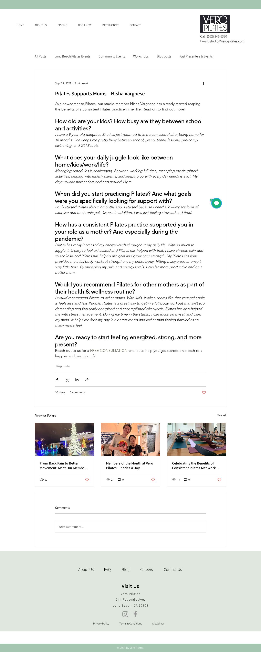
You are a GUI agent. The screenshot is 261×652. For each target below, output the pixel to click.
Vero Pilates (130, 594)
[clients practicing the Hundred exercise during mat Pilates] (196, 439)
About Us (86, 569)
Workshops (141, 56)
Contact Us (173, 569)
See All (221, 415)
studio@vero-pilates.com (227, 41)
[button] (64, 25)
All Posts (40, 56)
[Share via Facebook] (57, 380)
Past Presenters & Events (196, 56)
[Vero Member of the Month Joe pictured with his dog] (64, 439)
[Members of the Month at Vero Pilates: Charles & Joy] (130, 439)
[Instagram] (125, 614)
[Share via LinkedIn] (77, 380)
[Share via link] (87, 380)
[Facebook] (135, 614)
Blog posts (164, 56)
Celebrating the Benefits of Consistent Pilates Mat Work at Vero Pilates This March (196, 465)
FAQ (107, 569)
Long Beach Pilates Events (72, 56)
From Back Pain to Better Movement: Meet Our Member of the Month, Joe (63, 465)
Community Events (111, 56)
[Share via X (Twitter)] (67, 380)
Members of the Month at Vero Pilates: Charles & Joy (129, 465)
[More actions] (203, 83)
